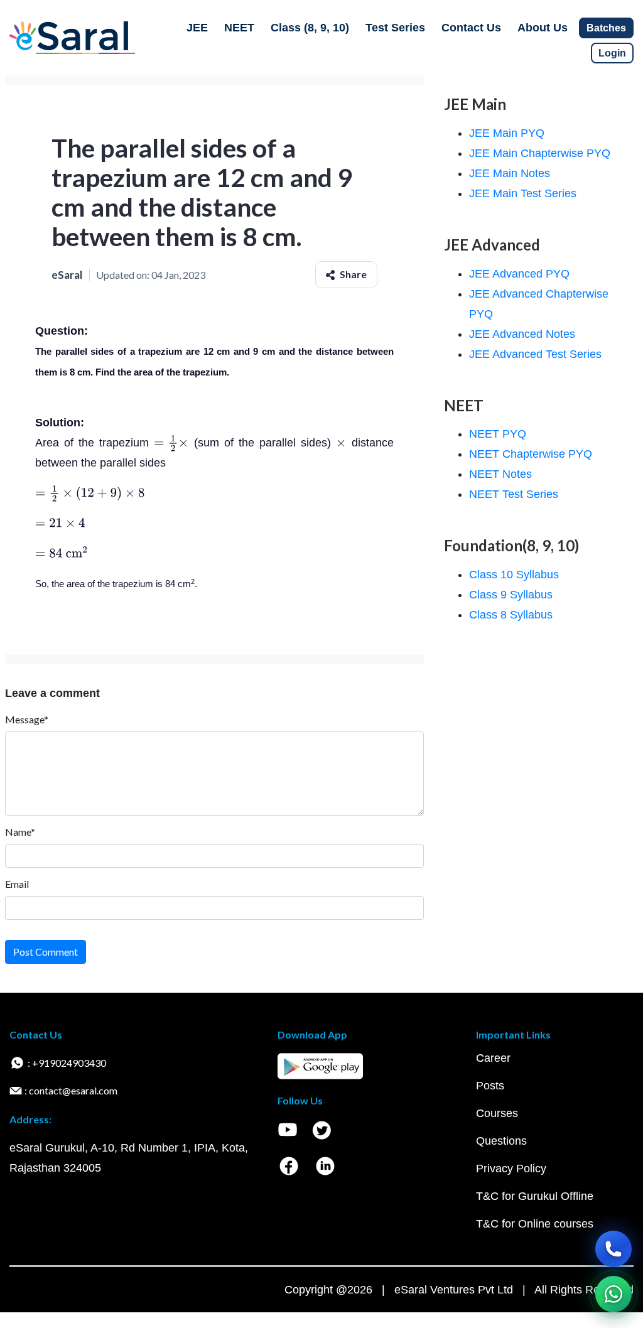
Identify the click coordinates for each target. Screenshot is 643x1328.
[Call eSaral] (613, 1249)
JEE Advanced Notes (522, 334)
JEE (197, 27)
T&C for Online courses (534, 1223)
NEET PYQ (497, 434)
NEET (239, 27)
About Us (542, 27)
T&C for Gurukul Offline (534, 1196)
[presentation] (171, 442)
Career (493, 1058)
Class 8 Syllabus (511, 614)
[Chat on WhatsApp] (613, 1294)
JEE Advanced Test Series (535, 354)
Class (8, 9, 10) (310, 27)
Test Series (395, 27)
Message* (26, 719)
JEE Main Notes (509, 173)
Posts (490, 1085)
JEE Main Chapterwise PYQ (539, 153)
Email (17, 884)
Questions (501, 1141)
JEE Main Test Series (522, 193)
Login (612, 53)
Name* (20, 832)
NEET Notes (500, 474)
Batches (606, 28)
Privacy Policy (511, 1168)
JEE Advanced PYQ (519, 273)
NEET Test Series (513, 494)
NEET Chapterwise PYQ (530, 454)
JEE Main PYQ (506, 133)
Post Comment (45, 952)
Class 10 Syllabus (514, 574)
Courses (497, 1113)
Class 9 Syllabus (511, 594)
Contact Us (471, 27)
